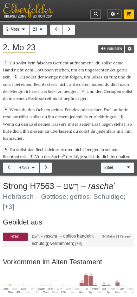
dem (29, 69)
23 (35, 29)
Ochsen (43, 109)
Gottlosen (44, 69)
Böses (97, 77)
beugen (71, 91)
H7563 (25, 167)
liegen (107, 124)
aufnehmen (80, 62)
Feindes (72, 109)
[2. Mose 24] (69, 30)
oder (84, 109)
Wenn (15, 109)
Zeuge (115, 69)
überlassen (60, 131)
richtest (31, 91)
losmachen (13, 138)
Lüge (78, 156)
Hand (8, 69)
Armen (67, 149)
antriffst (20, 116)
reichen (62, 69)
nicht (19, 69)
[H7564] (46, 168)
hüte (7, 131)
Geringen (112, 91)
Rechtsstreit (45, 84)
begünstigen (75, 98)
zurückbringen (103, 116)
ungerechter (97, 69)
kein (31, 62)
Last (96, 124)
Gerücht (61, 62)
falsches (44, 62)
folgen (76, 77)
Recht (40, 149)
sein (7, 77)
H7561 (15, 236)
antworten (79, 84)
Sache (57, 156)
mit (120, 131)
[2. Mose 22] (56, 30)
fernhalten (120, 156)
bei (17, 84)
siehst (119, 124)
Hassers (59, 124)
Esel (107, 109)
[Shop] (129, 14)
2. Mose (13, 29)
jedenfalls (79, 116)
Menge (51, 77)
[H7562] (9, 168)
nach (124, 84)
